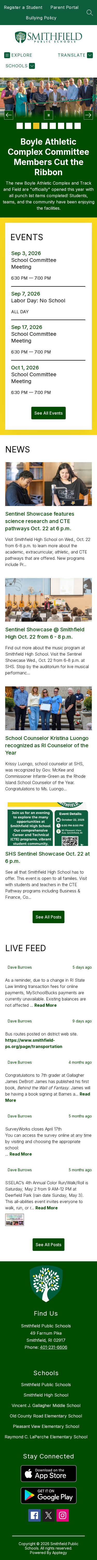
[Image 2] (28, 126)
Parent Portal (64, 7)
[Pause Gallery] (48, 115)
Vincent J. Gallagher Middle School (46, 1405)
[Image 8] (77, 126)
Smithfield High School (46, 1395)
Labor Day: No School (39, 300)
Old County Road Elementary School (46, 1415)
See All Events (48, 413)
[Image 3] (36, 126)
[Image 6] (61, 126)
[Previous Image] (8, 115)
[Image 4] (44, 126)
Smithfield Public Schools (46, 1384)
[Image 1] (20, 126)
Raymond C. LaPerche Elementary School (46, 1436)
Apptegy (59, 1552)
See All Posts (48, 917)
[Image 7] (69, 126)
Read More (45, 1005)
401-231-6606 (53, 1347)
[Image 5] (53, 126)
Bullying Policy (41, 17)
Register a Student (23, 7)
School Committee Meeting (33, 263)
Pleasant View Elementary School (46, 1426)
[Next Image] (88, 115)
